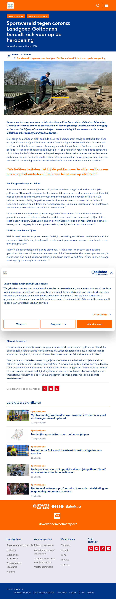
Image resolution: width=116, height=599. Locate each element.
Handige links (14, 539)
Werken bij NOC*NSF (13, 556)
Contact (65, 564)
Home (15, 54)
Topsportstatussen (44, 545)
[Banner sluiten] (111, 273)
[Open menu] (106, 5)
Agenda (65, 549)
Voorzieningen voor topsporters (44, 551)
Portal (64, 554)
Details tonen (100, 314)
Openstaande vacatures (14, 565)
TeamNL (91, 592)
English (72, 592)
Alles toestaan (94, 324)
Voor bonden (68, 539)
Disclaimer (62, 592)
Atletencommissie (43, 566)
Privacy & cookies (22, 592)
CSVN (82, 592)
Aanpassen (56, 324)
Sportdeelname (15, 16)
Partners (11, 549)
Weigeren (21, 324)
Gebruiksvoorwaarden (43, 592)
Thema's (65, 545)
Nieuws (27, 54)
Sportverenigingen (37, 16)
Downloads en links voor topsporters (44, 560)
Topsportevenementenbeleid (17, 545)
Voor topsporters (43, 539)
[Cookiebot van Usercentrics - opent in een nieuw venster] (94, 272)
